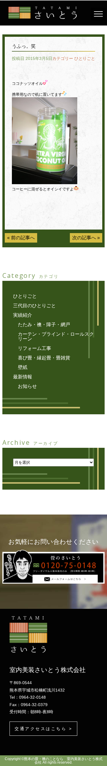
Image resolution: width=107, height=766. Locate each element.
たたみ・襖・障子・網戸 (44, 324)
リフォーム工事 (34, 348)
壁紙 (22, 367)
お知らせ (27, 386)
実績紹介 (22, 315)
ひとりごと (84, 58)
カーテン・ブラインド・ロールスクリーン (56, 336)
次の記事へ (84, 237)
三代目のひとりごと (34, 305)
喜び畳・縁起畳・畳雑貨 (44, 357)
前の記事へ (23, 237)
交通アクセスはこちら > (43, 728)
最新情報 (22, 376)
